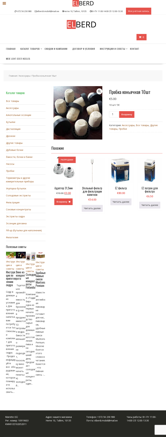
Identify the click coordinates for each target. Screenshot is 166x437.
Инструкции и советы (112, 48)
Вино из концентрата (20, 275)
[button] (99, 91)
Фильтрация (12, 202)
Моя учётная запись (138, 11)
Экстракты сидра (15, 216)
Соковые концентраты (18, 209)
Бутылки (10, 122)
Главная (11, 48)
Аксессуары (24, 75)
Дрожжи (10, 135)
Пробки (123, 128)
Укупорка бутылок (16, 188)
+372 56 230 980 (106, 416)
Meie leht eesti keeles (18, 58)
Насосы (10, 163)
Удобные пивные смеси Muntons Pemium (41, 279)
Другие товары (14, 142)
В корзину (126, 114)
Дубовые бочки (14, 149)
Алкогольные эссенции (18, 115)
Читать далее (92, 208)
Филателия (12, 237)
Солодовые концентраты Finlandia (31, 280)
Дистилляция (13, 128)
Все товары (142, 125)
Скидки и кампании (56, 48)
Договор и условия (83, 48)
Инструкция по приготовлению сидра (11, 278)
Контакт (134, 48)
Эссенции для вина (16, 223)
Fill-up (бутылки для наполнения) (24, 230)
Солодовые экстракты (18, 195)
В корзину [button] (62, 201)
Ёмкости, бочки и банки (19, 156)
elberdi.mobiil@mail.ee (106, 420)
